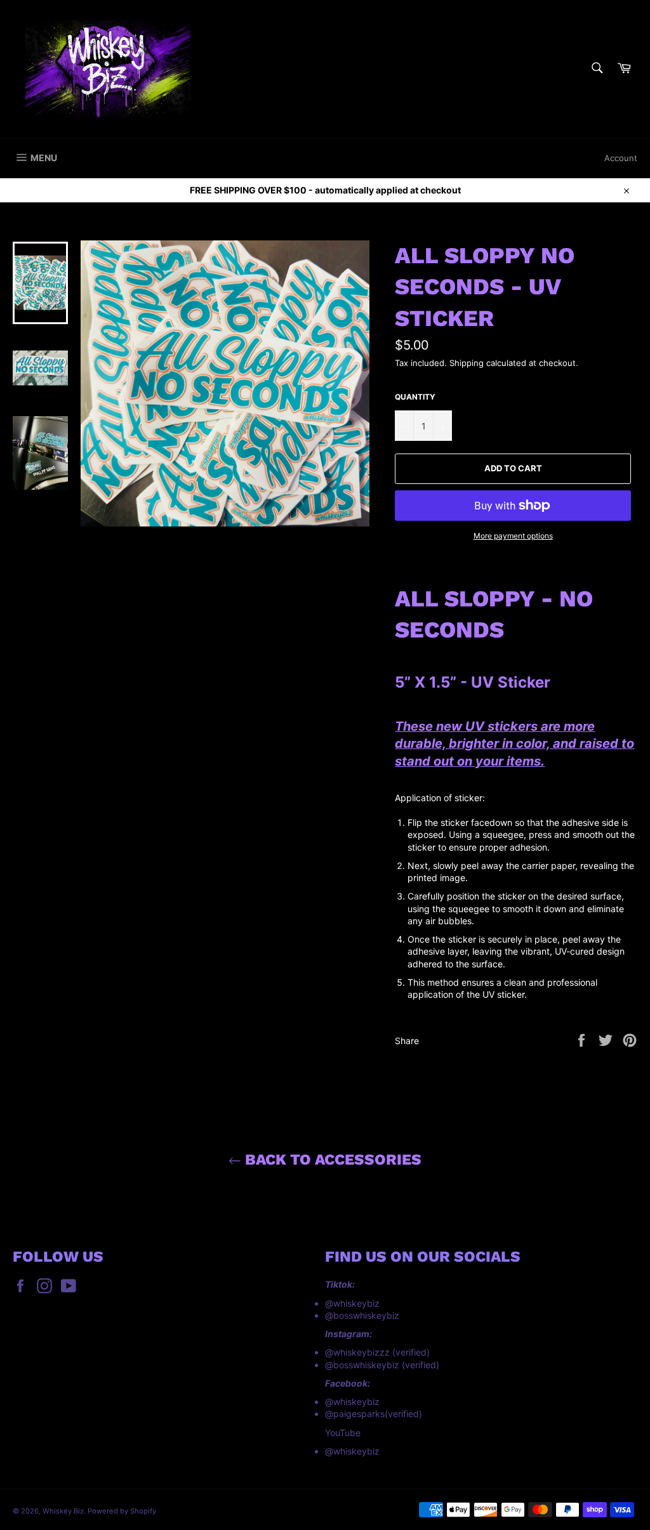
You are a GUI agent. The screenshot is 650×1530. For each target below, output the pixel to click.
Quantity (415, 397)
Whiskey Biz (63, 1511)
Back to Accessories (331, 1159)
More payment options (513, 535)
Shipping (466, 363)
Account (620, 158)
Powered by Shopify (122, 1511)
